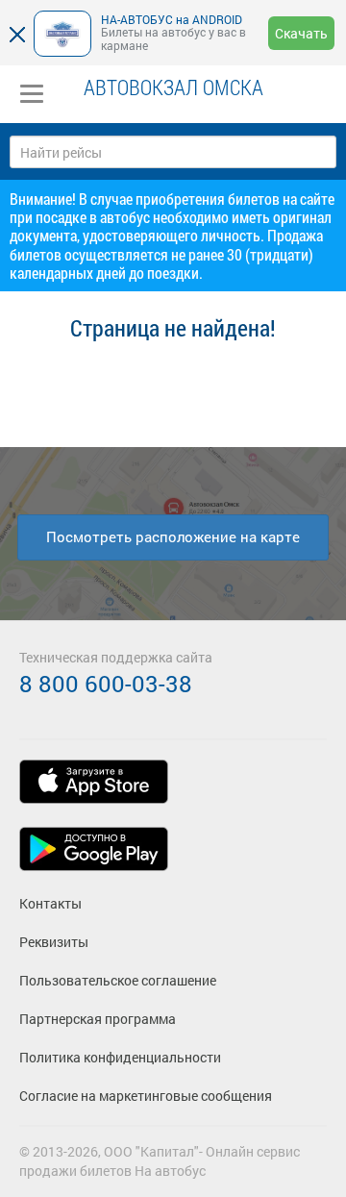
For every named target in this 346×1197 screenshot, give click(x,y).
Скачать (301, 33)
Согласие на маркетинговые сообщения (145, 1095)
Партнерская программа (97, 1019)
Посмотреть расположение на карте (173, 536)
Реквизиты (53, 942)
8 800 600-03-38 (105, 683)
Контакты (50, 903)
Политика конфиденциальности (120, 1057)
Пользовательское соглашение (117, 980)
